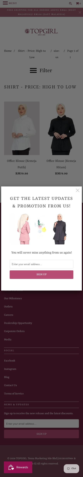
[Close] (77, 190)
